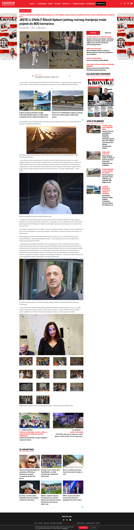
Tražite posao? (79, 4)
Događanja (42, 4)
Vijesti (31, 4)
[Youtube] (131, 3)
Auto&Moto (90, 4)
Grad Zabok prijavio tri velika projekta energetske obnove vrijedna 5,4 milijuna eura (107, 196)
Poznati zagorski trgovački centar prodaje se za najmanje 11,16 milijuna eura (107, 175)
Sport (50, 4)
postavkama (65, 528)
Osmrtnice (101, 4)
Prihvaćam (83, 527)
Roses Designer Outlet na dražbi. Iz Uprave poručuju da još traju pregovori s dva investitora (100, 51)
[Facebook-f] (125, 3)
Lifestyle (65, 4)
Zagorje (29, 11)
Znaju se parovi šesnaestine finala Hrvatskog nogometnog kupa (100, 67)
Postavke (93, 527)
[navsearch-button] (121, 3)
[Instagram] (128, 3)
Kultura (57, 4)
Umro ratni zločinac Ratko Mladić (97, 59)
